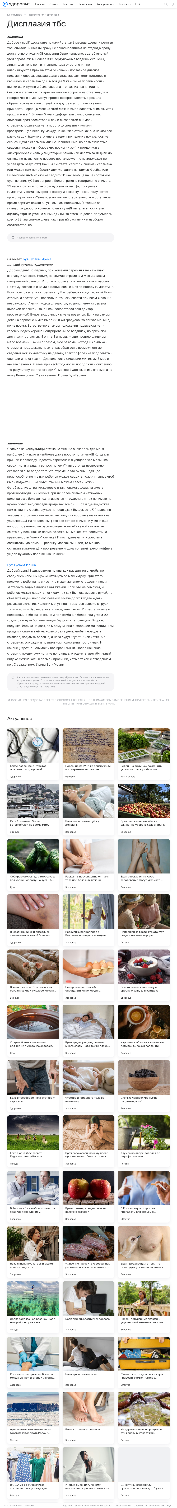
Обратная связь (123, 1505)
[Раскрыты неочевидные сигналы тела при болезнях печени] (88, 865)
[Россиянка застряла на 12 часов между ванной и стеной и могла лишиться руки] (33, 1362)
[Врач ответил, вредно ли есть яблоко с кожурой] (88, 1197)
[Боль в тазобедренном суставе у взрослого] (33, 1086)
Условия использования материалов (93, 1505)
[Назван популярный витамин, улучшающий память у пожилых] (144, 1307)
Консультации (14, 14)
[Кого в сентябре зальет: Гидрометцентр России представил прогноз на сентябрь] (33, 1141)
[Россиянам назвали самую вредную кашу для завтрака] (144, 975)
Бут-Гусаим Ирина (37, 259)
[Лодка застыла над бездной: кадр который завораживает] (33, 1307)
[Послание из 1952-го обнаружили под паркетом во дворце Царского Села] (88, 754)
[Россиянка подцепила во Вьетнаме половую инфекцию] (88, 920)
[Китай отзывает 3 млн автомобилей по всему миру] (33, 809)
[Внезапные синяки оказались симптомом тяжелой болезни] (33, 920)
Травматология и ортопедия (43, 14)
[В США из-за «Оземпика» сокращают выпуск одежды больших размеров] (33, 1473)
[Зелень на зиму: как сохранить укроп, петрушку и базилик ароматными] (144, 754)
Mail (5, 1505)
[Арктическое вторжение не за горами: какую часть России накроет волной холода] (33, 1418)
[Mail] (5, 4)
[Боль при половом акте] (88, 1362)
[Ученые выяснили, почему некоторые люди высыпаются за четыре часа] (88, 1473)
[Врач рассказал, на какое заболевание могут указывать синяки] (144, 865)
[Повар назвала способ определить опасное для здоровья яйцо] (88, 975)
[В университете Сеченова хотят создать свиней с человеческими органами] (33, 975)
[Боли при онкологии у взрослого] (88, 1307)
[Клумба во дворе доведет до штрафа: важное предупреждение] (144, 1141)
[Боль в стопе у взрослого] (88, 1418)
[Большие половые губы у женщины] (88, 809)
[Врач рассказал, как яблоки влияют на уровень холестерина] (144, 809)
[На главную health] (19, 4)
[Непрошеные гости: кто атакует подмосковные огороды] (144, 920)
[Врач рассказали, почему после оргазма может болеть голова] (88, 1141)
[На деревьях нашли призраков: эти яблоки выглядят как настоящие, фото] (144, 1418)
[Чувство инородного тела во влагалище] (88, 1086)
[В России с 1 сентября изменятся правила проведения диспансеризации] (33, 1197)
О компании (16, 1505)
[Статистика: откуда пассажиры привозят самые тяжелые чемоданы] (144, 1362)
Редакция (67, 1505)
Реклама (29, 1505)
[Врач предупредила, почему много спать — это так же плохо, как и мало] (88, 1031)
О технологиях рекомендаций (149, 1505)
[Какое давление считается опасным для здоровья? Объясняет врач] (33, 754)
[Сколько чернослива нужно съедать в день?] (144, 1086)
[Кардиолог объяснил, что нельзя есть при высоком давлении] (144, 1031)
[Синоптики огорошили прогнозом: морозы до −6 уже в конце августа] (144, 1473)
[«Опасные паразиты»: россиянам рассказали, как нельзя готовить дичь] (88, 1252)
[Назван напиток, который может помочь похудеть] (33, 1252)
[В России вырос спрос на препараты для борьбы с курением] (144, 1197)
